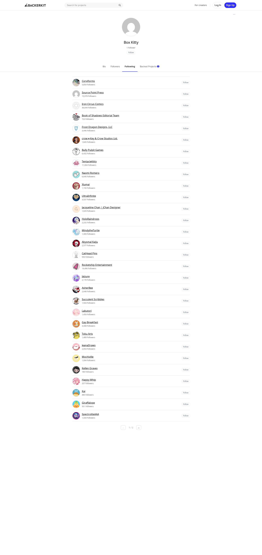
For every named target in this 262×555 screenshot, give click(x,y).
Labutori (87, 311)
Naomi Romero (90, 173)
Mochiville (87, 356)
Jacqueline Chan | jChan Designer (101, 207)
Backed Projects (149, 66)
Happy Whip (89, 379)
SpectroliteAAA (90, 414)
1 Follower (131, 47)
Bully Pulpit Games (92, 150)
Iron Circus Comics (93, 104)
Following (130, 66)
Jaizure (86, 276)
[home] (35, 5)
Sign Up (230, 5)
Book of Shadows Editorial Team (100, 115)
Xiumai (86, 184)
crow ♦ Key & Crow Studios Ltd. (100, 138)
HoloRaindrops (90, 219)
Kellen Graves (90, 368)
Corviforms (88, 81)
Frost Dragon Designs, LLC (97, 127)
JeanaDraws (89, 345)
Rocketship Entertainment (97, 265)
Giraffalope (88, 402)
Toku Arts (87, 333)
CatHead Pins (89, 253)
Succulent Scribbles (93, 299)
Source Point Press (93, 92)
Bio (104, 66)
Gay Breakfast (90, 322)
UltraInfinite (89, 196)
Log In (218, 5)
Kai (83, 391)
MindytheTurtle (91, 230)
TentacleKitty (89, 161)
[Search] (120, 5)
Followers (115, 66)
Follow (131, 52)
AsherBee (87, 288)
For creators (201, 5)
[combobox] (93, 5)
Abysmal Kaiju (90, 242)
